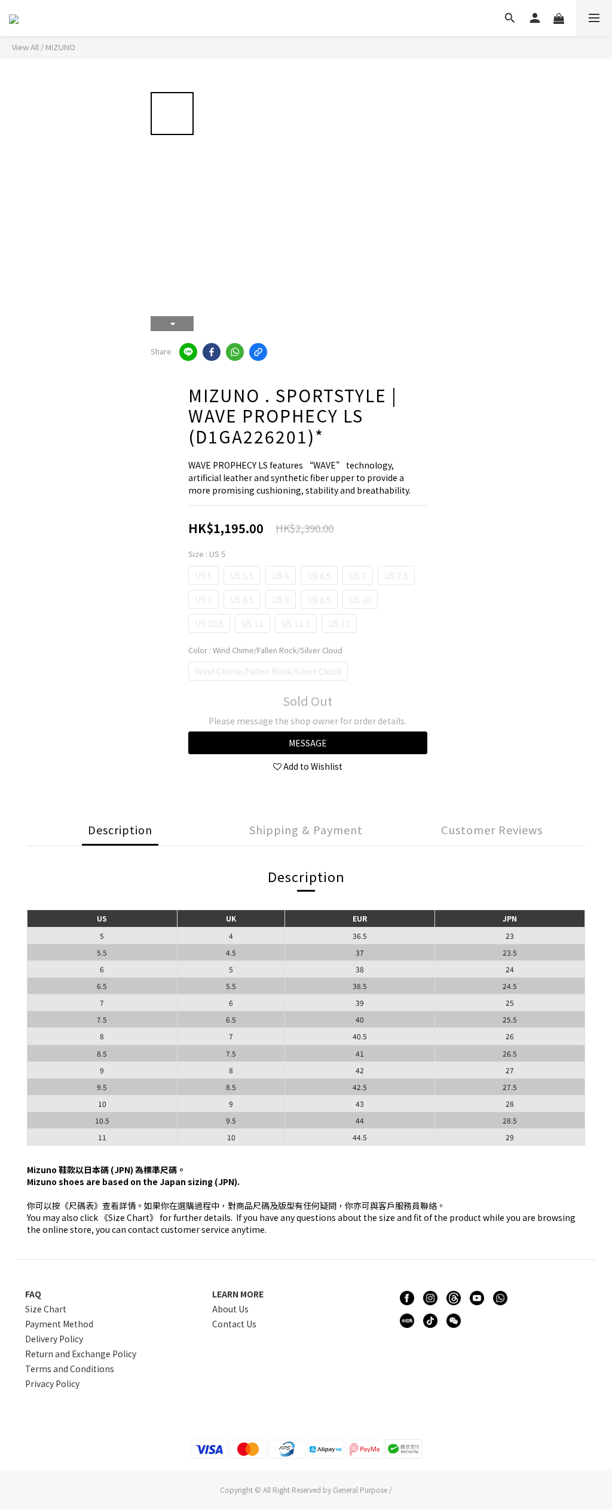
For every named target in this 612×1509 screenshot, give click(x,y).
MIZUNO (60, 47)
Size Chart (45, 1309)
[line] (188, 352)
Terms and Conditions (69, 1369)
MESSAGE (308, 743)
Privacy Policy (52, 1383)
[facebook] (212, 352)
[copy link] (258, 352)
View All (25, 47)
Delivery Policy (54, 1339)
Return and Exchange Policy (80, 1354)
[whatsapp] (235, 352)
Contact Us (234, 1324)
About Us (230, 1309)
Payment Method (59, 1324)
